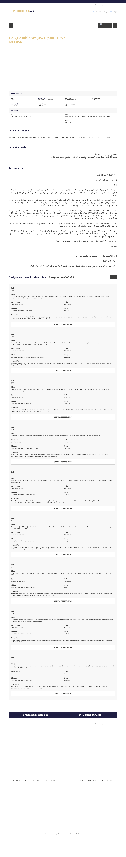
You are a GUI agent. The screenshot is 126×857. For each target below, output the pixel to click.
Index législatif (45, 5)
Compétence (28, 310)
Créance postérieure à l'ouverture (84, 640)
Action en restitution (43, 411)
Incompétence (49, 410)
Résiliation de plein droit (30, 317)
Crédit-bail (23, 318)
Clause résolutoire (96, 363)
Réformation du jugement (41, 594)
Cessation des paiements (32, 448)
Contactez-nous (112, 5)
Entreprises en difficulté (18, 116)
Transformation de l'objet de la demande (22, 594)
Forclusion (28, 116)
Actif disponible (52, 456)
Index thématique (32, 5)
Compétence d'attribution (29, 411)
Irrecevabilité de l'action (58, 363)
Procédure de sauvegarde (45, 317)
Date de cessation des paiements (94, 454)
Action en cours (50, 595)
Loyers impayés (34, 363)
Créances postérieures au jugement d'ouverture (88, 410)
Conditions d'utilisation (76, 834)
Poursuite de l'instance (70, 594)
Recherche (12, 5)
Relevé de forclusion (71, 116)
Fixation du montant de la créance (93, 594)
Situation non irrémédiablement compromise (24, 454)
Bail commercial (106, 363)
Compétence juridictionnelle (45, 318)
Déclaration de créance (23, 595)
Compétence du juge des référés (43, 502)
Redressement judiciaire (22, 363)
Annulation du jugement (40, 456)
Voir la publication (63, 324)
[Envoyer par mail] (105, 25)
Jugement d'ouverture (45, 363)
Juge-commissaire (75, 317)
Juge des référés (40, 410)
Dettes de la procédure (86, 501)
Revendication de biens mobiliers (20, 501)
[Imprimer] (115, 25)
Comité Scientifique (97, 5)
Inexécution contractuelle (88, 317)
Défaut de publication (83, 116)
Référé (13, 363)
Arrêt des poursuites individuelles (34, 357)
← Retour (11, 26)
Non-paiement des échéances (61, 317)
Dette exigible (81, 454)
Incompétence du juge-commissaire (55, 501)
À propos (85, 5)
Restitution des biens (17, 317)
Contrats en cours (30, 495)
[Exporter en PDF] (110, 25)
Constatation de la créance (37, 595)
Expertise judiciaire (56, 454)
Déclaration (93, 116)
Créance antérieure (85, 363)
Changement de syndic (104, 116)
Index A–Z (21, 5)
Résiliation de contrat (17, 686)
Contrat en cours (31, 318)
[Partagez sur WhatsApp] (100, 25)
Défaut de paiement (75, 547)
